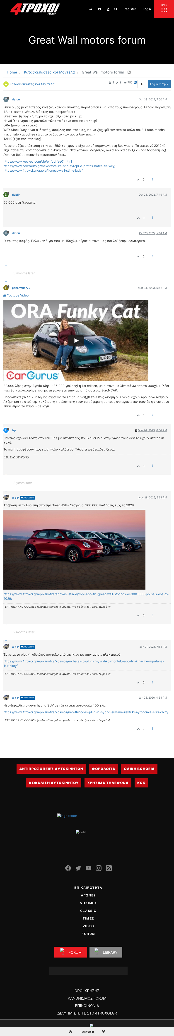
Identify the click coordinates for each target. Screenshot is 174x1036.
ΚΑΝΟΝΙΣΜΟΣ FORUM (87, 998)
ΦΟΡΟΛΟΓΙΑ (103, 769)
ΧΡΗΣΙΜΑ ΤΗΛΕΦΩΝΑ (108, 783)
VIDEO (88, 926)
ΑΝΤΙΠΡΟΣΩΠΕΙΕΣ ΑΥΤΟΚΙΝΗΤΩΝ (51, 769)
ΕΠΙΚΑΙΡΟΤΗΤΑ (88, 887)
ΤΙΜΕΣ (88, 918)
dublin (16, 194)
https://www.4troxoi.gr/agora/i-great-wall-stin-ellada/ (43, 170)
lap (14, 430)
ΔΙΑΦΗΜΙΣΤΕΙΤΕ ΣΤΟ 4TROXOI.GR (87, 1013)
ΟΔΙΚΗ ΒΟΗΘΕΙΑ (139, 769)
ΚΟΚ (141, 783)
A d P (15, 497)
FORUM (88, 934)
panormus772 (21, 287)
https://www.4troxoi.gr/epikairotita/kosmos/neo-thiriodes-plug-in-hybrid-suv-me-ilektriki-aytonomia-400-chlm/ (85, 712)
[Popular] (108, 9)
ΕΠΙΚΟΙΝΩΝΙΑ (87, 1005)
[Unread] (91, 9)
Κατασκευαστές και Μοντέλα (32, 84)
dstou (16, 99)
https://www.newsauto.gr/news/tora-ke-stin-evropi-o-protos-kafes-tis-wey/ (59, 166)
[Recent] (99, 9)
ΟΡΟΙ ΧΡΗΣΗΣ (87, 991)
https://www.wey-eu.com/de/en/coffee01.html (37, 161)
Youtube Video (17, 295)
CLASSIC (88, 911)
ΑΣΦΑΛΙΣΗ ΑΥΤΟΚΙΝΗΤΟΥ (54, 783)
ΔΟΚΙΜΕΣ (88, 903)
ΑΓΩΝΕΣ (88, 895)
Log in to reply (159, 84)
